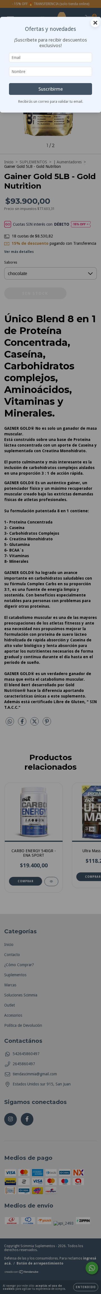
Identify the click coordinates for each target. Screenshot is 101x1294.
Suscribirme (50, 89)
